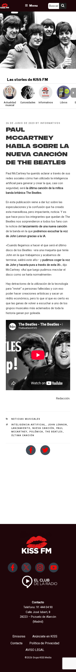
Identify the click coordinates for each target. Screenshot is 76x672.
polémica (36, 431)
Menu (33, 5)
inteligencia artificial (28, 424)
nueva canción (43, 428)
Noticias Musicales (26, 419)
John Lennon (57, 424)
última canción (22, 435)
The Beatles (54, 431)
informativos (50, 123)
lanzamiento (20, 428)
